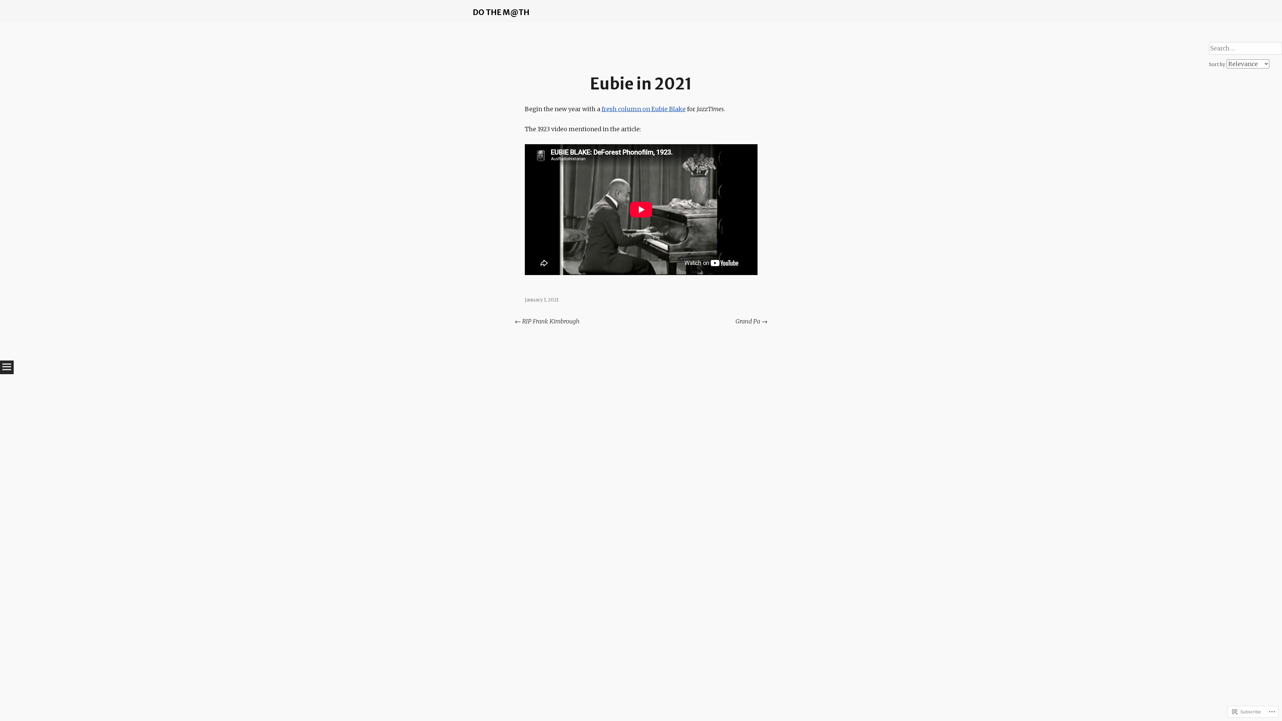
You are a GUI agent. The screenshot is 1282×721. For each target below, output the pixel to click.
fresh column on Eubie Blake (644, 109)
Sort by (1217, 64)
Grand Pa (751, 321)
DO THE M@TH (501, 12)
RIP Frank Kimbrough (547, 321)
